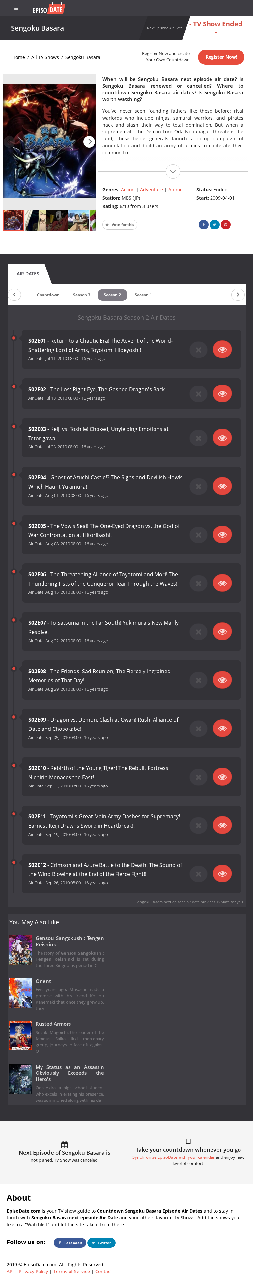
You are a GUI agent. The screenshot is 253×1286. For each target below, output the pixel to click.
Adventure (151, 189)
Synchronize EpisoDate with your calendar (173, 1157)
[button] (89, 142)
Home (18, 57)
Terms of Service (71, 1271)
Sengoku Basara (82, 57)
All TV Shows (45, 57)
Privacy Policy (33, 1271)
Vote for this (122, 224)
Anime (175, 189)
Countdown (48, 295)
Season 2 (112, 295)
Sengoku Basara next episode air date (168, 902)
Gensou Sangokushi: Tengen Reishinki (70, 941)
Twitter (104, 1242)
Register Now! (221, 57)
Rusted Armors (53, 1024)
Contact (103, 1271)
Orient (43, 981)
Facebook (72, 1242)
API (10, 1271)
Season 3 (81, 295)
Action (128, 189)
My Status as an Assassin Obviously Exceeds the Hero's (70, 1073)
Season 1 (143, 295)
